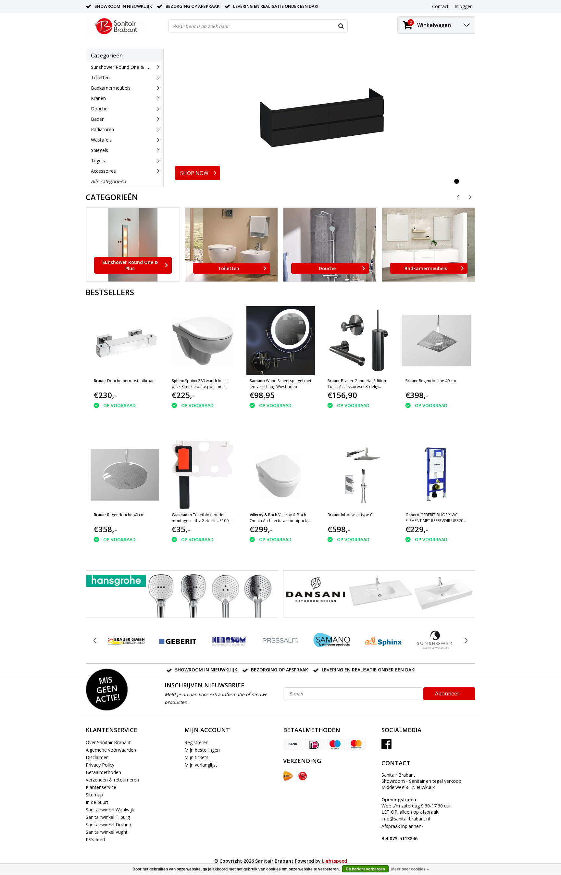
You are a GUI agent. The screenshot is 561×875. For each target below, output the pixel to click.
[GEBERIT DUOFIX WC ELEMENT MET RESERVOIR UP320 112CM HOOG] (436, 474)
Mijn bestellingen (202, 750)
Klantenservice (101, 787)
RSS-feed (95, 839)
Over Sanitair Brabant (108, 742)
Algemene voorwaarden (111, 750)
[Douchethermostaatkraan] (125, 340)
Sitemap (94, 795)
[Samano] (332, 641)
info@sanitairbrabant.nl (405, 819)
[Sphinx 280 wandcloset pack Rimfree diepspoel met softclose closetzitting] (202, 340)
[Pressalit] (280, 641)
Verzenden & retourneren (112, 780)
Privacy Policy (100, 765)
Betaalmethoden (103, 772)
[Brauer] (126, 641)
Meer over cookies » (410, 869)
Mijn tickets (196, 757)
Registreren (196, 742)
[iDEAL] (314, 744)
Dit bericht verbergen (365, 869)
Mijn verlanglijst (200, 765)
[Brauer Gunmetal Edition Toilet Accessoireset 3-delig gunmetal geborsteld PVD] (358, 340)
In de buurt (97, 802)
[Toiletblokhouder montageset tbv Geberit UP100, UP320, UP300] (202, 474)
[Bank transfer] (293, 744)
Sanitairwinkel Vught (107, 832)
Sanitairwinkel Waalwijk (110, 809)
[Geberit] (177, 641)
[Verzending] (288, 776)
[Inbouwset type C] (358, 474)
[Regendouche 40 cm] (436, 340)
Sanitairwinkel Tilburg (108, 817)
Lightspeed (334, 861)
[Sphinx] (383, 641)
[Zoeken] (341, 26)
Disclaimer (97, 757)
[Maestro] (335, 744)
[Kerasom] (229, 641)
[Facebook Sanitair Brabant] (386, 746)
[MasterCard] (356, 744)
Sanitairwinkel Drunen (108, 824)
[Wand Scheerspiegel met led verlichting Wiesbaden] (280, 340)
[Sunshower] (434, 641)
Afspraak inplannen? (402, 832)
